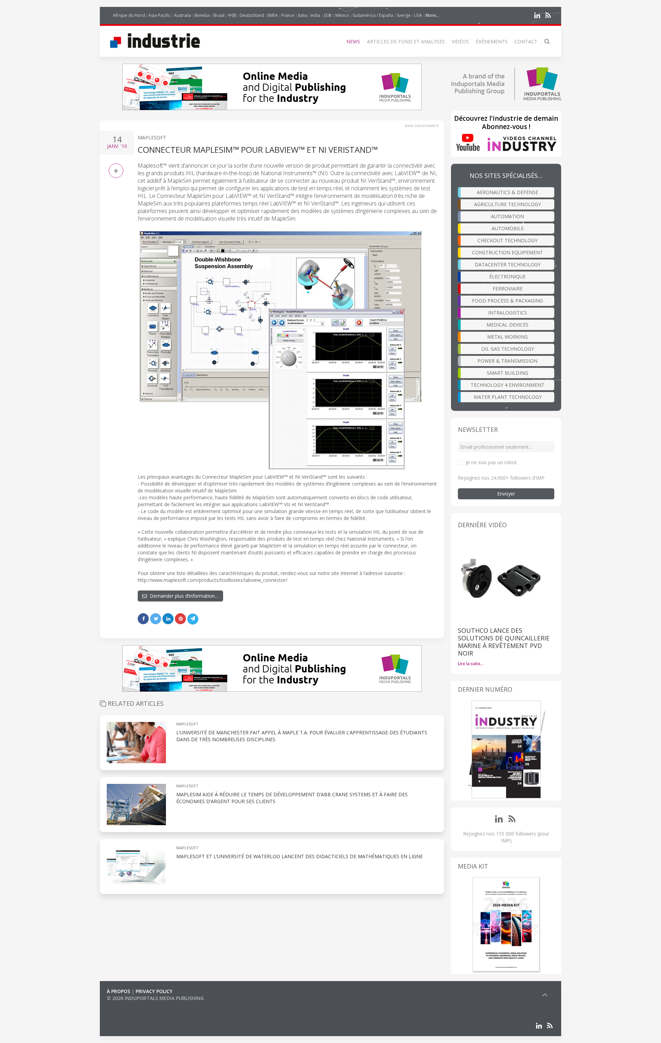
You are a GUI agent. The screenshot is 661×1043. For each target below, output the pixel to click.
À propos (118, 991)
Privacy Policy (154, 991)
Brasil (218, 15)
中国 (232, 15)
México (342, 15)
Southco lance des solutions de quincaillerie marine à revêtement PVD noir (503, 641)
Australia (182, 15)
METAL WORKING (507, 336)
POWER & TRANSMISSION (507, 361)
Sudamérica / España (373, 15)
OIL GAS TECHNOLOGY (507, 348)
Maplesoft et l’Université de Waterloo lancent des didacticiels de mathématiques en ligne (299, 856)
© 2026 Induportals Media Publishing (155, 998)
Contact (525, 41)
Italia (302, 15)
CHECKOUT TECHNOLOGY (507, 240)
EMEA (272, 15)
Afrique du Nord (129, 15)
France (287, 15)
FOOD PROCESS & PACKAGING (507, 300)
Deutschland (252, 15)
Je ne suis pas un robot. (492, 462)
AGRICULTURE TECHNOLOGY (507, 204)
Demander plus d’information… (183, 596)
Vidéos (460, 41)
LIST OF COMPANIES (130, 1005)
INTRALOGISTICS (507, 312)
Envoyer (506, 493)
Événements (491, 41)
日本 (328, 15)
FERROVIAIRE (508, 288)
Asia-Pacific (159, 15)
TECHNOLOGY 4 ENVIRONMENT (507, 385)
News (353, 41)
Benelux (202, 15)
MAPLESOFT (152, 137)
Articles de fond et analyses (406, 41)
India (315, 15)
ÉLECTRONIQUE (507, 276)
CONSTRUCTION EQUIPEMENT (507, 252)
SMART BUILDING (507, 373)
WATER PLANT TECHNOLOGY (508, 397)
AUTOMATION (507, 216)
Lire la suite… (470, 664)
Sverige (404, 15)
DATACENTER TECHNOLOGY (508, 264)
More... (432, 15)
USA (418, 15)
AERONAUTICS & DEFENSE (507, 192)
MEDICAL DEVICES (507, 324)
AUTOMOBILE (508, 228)
